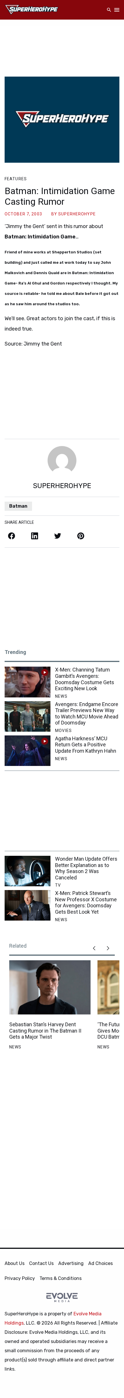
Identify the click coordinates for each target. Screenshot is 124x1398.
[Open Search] (109, 10)
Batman (18, 506)
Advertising (71, 1263)
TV (58, 885)
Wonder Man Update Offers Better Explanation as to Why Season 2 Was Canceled (86, 868)
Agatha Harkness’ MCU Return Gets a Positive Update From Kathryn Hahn (85, 744)
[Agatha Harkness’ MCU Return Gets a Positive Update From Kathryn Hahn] (27, 750)
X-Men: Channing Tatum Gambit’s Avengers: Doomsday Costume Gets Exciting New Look (84, 679)
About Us (15, 1263)
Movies (63, 730)
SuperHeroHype (77, 214)
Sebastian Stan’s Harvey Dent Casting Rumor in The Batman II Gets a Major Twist (45, 1030)
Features (16, 179)
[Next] (108, 948)
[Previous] (94, 948)
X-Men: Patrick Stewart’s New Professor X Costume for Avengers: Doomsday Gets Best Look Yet (86, 902)
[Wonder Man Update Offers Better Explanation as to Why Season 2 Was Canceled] (27, 871)
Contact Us (41, 1263)
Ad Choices (100, 1263)
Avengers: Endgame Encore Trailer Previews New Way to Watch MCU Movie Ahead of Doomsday (86, 713)
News (61, 696)
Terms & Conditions (61, 1278)
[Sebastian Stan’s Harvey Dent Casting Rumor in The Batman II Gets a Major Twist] (50, 987)
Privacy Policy (20, 1278)
